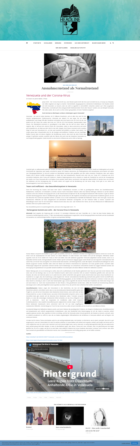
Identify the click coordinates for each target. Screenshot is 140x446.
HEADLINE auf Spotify (78, 48)
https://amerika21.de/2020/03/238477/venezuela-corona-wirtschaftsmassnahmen (49, 337)
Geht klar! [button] (134, 443)
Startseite (37, 43)
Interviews (68, 43)
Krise (40, 397)
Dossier (35, 397)
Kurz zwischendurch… (64, 427)
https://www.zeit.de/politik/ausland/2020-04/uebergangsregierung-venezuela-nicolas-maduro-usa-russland (56, 392)
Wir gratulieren (61, 48)
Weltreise (52, 397)
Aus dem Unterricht (82, 43)
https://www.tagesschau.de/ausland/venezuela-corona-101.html (44, 340)
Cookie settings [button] (126, 443)
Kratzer (29, 427)
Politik (45, 397)
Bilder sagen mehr (98, 43)
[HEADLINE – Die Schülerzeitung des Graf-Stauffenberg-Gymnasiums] (70, 19)
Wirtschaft (58, 397)
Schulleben (48, 43)
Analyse (29, 397)
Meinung (58, 43)
